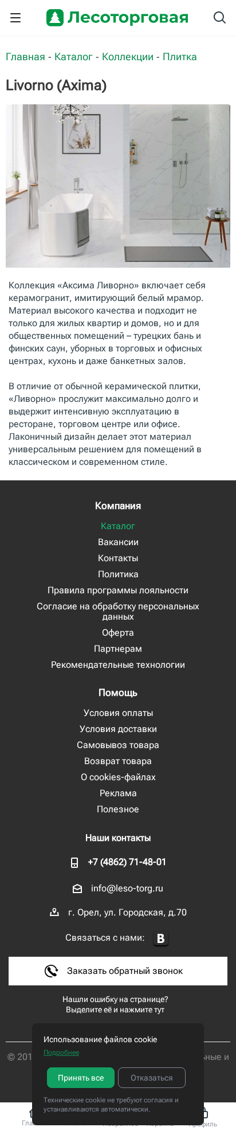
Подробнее (61, 1052)
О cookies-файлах (118, 777)
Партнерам (118, 648)
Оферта (118, 632)
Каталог (118, 526)
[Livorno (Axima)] (118, 186)
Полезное (118, 809)
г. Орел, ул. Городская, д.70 (127, 912)
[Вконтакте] (161, 939)
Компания (118, 505)
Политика (118, 574)
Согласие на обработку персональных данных (118, 611)
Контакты (118, 558)
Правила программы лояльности (118, 590)
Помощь (118, 692)
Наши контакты (118, 837)
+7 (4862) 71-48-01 (127, 861)
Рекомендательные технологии (118, 664)
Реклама (118, 793)
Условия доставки (118, 728)
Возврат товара (118, 761)
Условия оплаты (118, 712)
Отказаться (152, 1077)
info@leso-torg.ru (127, 888)
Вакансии (118, 542)
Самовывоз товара (118, 744)
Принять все (81, 1077)
